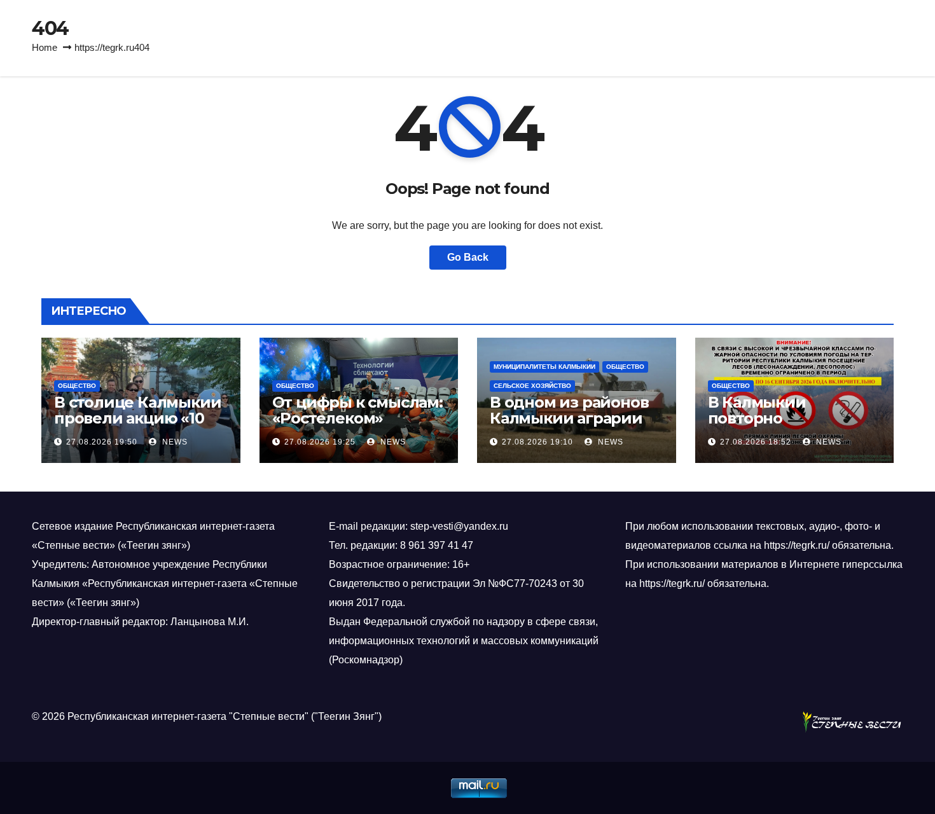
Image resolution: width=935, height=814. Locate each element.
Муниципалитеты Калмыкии (544, 366)
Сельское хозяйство (532, 385)
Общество (77, 385)
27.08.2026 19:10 (537, 442)
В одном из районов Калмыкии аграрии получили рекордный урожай (569, 426)
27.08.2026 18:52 (755, 442)
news (174, 442)
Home (44, 47)
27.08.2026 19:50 (101, 442)
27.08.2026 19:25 (320, 442)
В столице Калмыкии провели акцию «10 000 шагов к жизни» (137, 418)
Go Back (467, 257)
